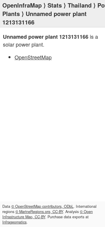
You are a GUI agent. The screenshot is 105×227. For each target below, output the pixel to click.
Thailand (80, 5)
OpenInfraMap (22, 5)
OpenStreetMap (33, 57)
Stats (55, 5)
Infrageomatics (14, 222)
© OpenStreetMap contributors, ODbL (42, 206)
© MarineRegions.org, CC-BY (39, 211)
